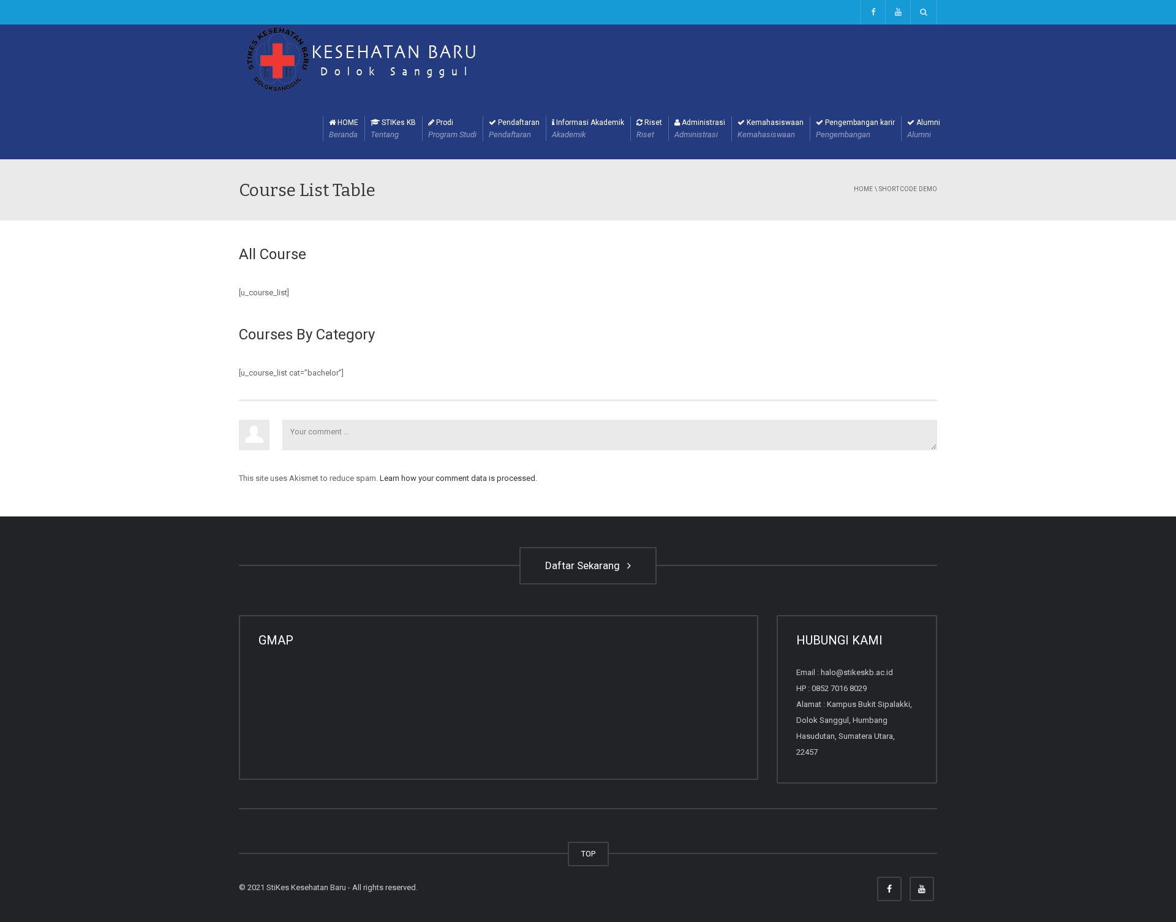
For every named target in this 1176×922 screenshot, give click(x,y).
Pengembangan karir (855, 128)
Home (863, 189)
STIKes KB (393, 128)
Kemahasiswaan (770, 128)
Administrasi (699, 128)
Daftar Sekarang (585, 565)
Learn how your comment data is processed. (458, 478)
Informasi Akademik (588, 128)
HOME (343, 128)
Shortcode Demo (908, 189)
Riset (649, 128)
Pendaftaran (514, 128)
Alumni (923, 128)
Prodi (452, 128)
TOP (588, 853)
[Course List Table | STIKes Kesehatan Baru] (361, 60)
